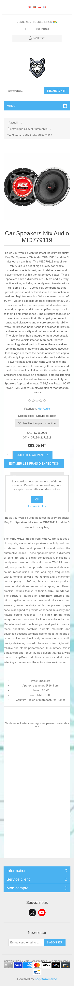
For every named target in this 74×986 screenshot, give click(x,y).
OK (37, 499)
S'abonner (55, 942)
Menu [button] (11, 105)
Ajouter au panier (32, 455)
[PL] (39, 7)
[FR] (44, 7)
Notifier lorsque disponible (39, 423)
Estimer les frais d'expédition (34, 463)
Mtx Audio (44, 408)
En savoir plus (37, 506)
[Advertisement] (37, 821)
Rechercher (56, 90)
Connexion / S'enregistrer (35, 22)
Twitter (32, 912)
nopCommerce (46, 979)
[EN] (29, 7)
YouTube (42, 912)
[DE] (34, 7)
